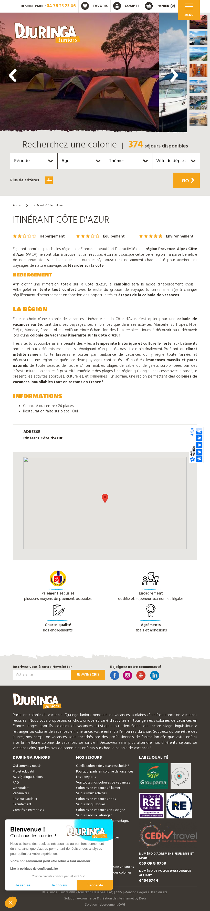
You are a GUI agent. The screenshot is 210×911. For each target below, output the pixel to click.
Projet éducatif (23, 771)
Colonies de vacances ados (96, 799)
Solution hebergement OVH (105, 904)
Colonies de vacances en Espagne (100, 810)
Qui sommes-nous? (26, 766)
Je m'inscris (88, 674)
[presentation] (13, 75)
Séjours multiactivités (91, 793)
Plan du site (159, 892)
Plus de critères (25, 180)
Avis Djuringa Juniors (28, 777)
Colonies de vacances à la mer (98, 788)
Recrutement (22, 804)
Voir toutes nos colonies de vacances (103, 782)
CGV (119, 892)
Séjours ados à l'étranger (94, 815)
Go (185, 181)
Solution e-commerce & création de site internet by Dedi (105, 898)
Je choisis (59, 885)
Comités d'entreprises (28, 810)
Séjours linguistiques (90, 804)
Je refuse (22, 885)
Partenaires (21, 793)
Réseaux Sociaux (25, 799)
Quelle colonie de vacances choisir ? (102, 766)
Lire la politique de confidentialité (34, 868)
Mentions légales (136, 892)
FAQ (16, 782)
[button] (198, 22)
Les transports (86, 777)
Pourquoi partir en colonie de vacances (104, 771)
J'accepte (95, 885)
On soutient (21, 788)
